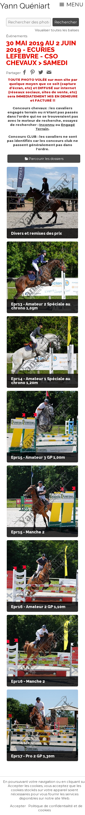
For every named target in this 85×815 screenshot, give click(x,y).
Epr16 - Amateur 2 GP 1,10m (38, 606)
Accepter (18, 806)
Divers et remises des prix (36, 233)
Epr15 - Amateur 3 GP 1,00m (38, 457)
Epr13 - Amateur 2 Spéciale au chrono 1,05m (40, 306)
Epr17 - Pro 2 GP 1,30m (32, 756)
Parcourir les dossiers (46, 159)
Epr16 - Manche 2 (28, 681)
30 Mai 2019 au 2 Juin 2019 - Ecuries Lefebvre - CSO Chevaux (41, 53)
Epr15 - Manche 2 (27, 532)
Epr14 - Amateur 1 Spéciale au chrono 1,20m (40, 380)
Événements (16, 36)
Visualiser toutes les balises (57, 30)
